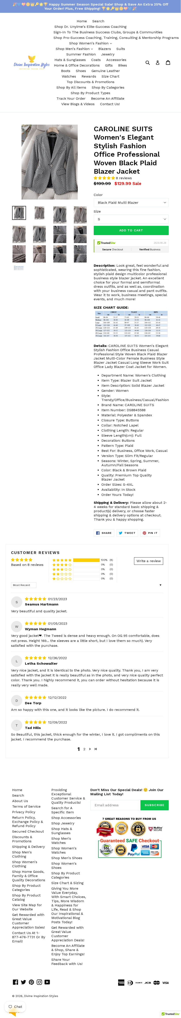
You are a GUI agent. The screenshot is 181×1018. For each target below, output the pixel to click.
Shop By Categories (108, 87)
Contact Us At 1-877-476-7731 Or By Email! (28, 937)
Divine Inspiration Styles (41, 996)
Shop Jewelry (62, 823)
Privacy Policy (23, 812)
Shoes (81, 71)
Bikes (122, 65)
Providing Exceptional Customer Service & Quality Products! (68, 796)
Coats (96, 60)
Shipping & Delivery (28, 847)
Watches (69, 76)
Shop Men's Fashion (75, 48)
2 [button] (84, 749)
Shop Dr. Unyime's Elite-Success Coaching (90, 27)
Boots (65, 71)
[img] (36, 599)
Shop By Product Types (90, 93)
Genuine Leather (105, 71)
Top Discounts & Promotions (90, 82)
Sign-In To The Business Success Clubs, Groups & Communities (108, 32)
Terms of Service (26, 806)
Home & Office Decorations (77, 65)
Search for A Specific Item (62, 810)
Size (97, 211)
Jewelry (107, 54)
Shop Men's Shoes (66, 858)
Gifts (109, 65)
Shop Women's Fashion (91, 43)
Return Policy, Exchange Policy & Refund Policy (27, 821)
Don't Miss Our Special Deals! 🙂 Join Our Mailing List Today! (127, 792)
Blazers (104, 49)
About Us (20, 801)
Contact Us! (110, 104)
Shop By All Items (71, 87)
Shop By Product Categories (26, 887)
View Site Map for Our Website (27, 907)
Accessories (116, 60)
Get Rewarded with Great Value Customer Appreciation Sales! (28, 921)
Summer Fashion (81, 54)
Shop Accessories (66, 818)
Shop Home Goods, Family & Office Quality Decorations (28, 876)
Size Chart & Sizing (67, 883)
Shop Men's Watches (61, 840)
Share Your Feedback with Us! (66, 961)
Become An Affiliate (107, 98)
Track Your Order (71, 98)
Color (98, 195)
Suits (120, 49)
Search (98, 21)
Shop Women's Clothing (24, 864)
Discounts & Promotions (22, 839)
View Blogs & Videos (78, 104)
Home (82, 21)
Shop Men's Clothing (22, 854)
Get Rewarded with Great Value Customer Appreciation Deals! (67, 933)
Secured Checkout (28, 831)
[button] (105, 178)
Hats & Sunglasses (70, 60)
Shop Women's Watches (64, 850)
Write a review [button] (148, 561)
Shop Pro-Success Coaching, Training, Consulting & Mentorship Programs (116, 38)
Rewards (89, 76)
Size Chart (110, 76)
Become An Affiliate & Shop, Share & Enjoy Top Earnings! (68, 950)
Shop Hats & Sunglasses (61, 831)
